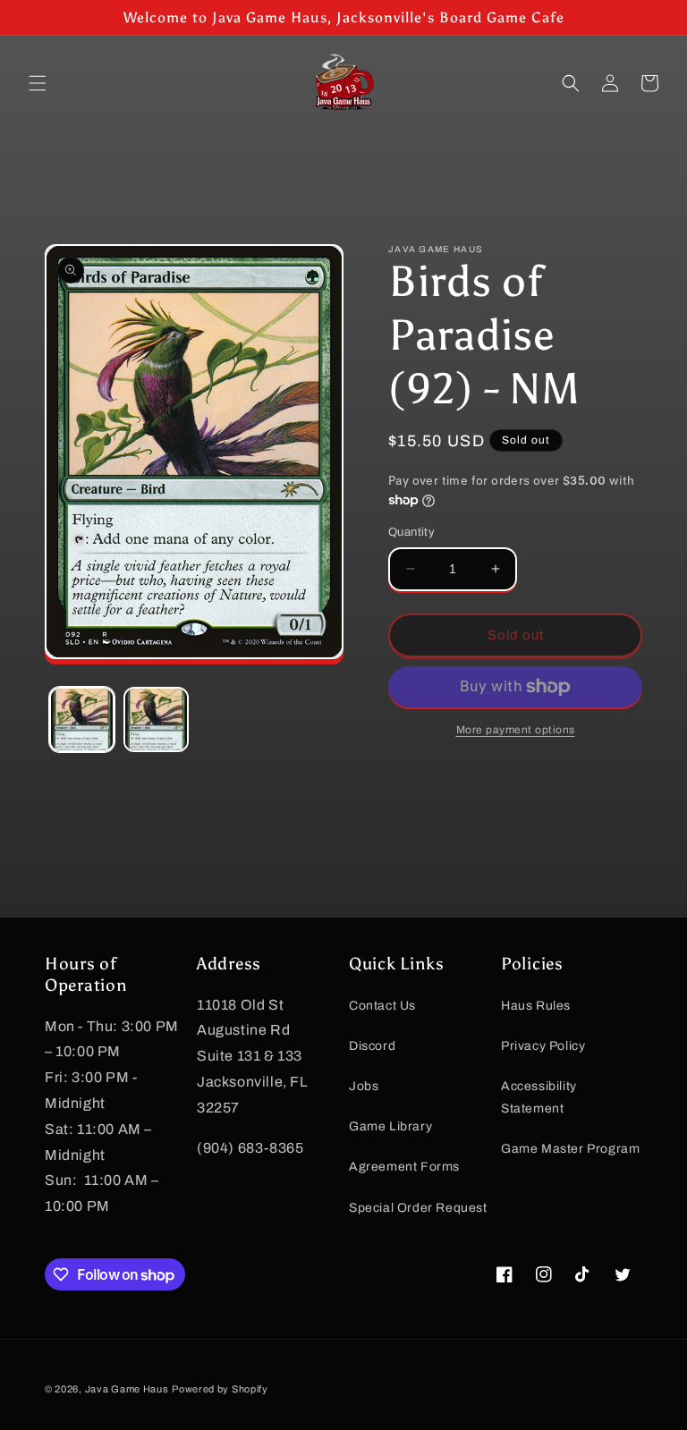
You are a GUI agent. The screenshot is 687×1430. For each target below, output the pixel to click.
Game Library (390, 1126)
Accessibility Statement (539, 1097)
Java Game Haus (127, 1388)
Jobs (363, 1086)
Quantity (411, 532)
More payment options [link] (515, 729)
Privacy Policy (543, 1046)
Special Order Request (418, 1207)
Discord (372, 1046)
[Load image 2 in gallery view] (156, 719)
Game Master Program (570, 1148)
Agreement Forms (404, 1166)
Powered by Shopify (220, 1388)
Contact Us (382, 1005)
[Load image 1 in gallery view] (81, 719)
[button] (37, 83)
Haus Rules (536, 1005)
